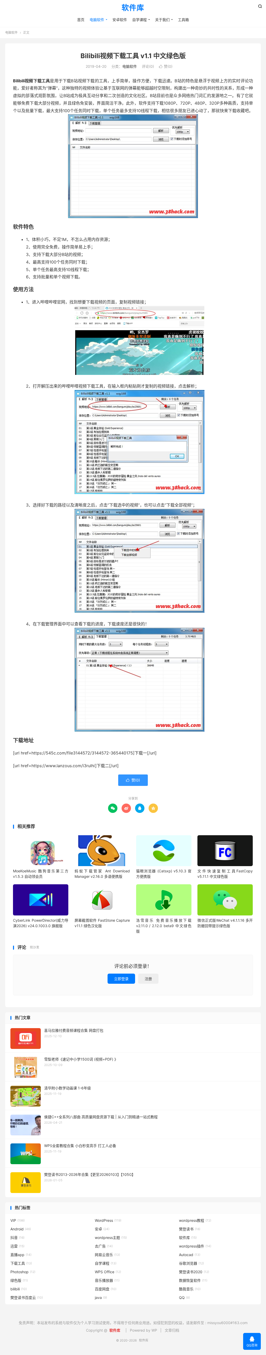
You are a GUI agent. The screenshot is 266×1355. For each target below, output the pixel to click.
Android (20, 1229)
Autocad (189, 1254)
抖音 (17, 1237)
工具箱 (183, 19)
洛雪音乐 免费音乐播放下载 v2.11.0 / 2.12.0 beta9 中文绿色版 (163, 925)
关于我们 (162, 19)
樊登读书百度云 (26, 1297)
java (101, 1297)
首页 (80, 19)
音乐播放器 (107, 1280)
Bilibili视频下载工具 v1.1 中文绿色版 (133, 56)
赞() (165, 66)
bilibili (18, 1289)
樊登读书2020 (194, 1272)
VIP (17, 1220)
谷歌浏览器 (191, 1263)
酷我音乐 (190, 1289)
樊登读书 (189, 1229)
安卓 (102, 1229)
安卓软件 (119, 19)
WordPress (108, 1220)
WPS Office (108, 1272)
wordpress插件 (195, 1246)
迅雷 (17, 1246)
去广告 (104, 1246)
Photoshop (22, 1272)
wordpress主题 (111, 1237)
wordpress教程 (195, 1220)
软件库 (133, 8)
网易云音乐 (107, 1254)
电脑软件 (97, 19)
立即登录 (121, 978)
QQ (184, 1297)
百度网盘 (105, 1289)
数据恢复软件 (193, 1280)
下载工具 (21, 1263)
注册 (148, 978)
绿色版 (19, 1280)
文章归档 (172, 1330)
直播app (20, 1254)
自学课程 (139, 19)
